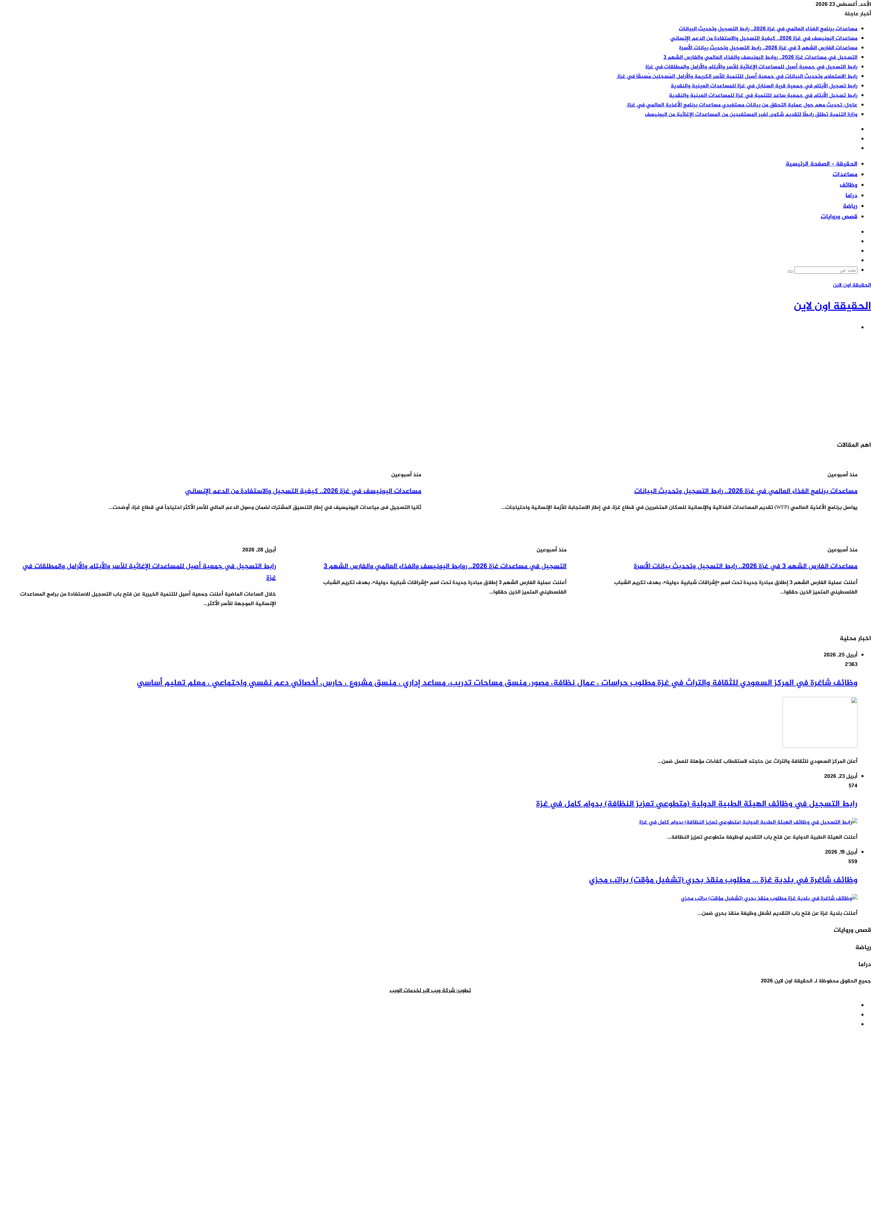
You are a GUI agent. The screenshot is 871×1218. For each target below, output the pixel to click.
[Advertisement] (667, 385)
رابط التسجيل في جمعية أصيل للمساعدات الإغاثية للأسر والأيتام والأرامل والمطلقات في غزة (751, 67)
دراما (851, 196)
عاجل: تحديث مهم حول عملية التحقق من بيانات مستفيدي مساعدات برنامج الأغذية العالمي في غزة (741, 105)
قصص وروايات (839, 217)
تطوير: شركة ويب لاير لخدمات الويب (430, 990)
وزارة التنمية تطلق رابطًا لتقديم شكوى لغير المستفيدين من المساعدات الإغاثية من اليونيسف (751, 114)
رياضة (850, 206)
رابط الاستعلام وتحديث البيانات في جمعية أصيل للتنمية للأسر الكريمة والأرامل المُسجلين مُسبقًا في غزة (736, 76)
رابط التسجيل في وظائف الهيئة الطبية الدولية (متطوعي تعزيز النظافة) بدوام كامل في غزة (696, 804)
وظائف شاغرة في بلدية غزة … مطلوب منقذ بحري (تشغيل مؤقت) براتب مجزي (723, 880)
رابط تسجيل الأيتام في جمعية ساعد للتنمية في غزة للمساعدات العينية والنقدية (763, 95)
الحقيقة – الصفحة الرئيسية (821, 164)
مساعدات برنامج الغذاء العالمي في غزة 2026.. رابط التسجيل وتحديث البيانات (768, 29)
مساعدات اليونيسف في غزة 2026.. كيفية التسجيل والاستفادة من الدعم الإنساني (763, 38)
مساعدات (845, 175)
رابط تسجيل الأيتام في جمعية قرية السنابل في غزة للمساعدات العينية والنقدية (764, 86)
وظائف (848, 185)
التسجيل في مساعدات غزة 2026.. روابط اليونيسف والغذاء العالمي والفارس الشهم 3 (760, 57)
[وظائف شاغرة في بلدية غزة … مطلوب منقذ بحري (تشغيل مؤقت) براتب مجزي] (769, 898)
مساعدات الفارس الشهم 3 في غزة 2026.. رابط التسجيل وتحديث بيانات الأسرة (768, 48)
